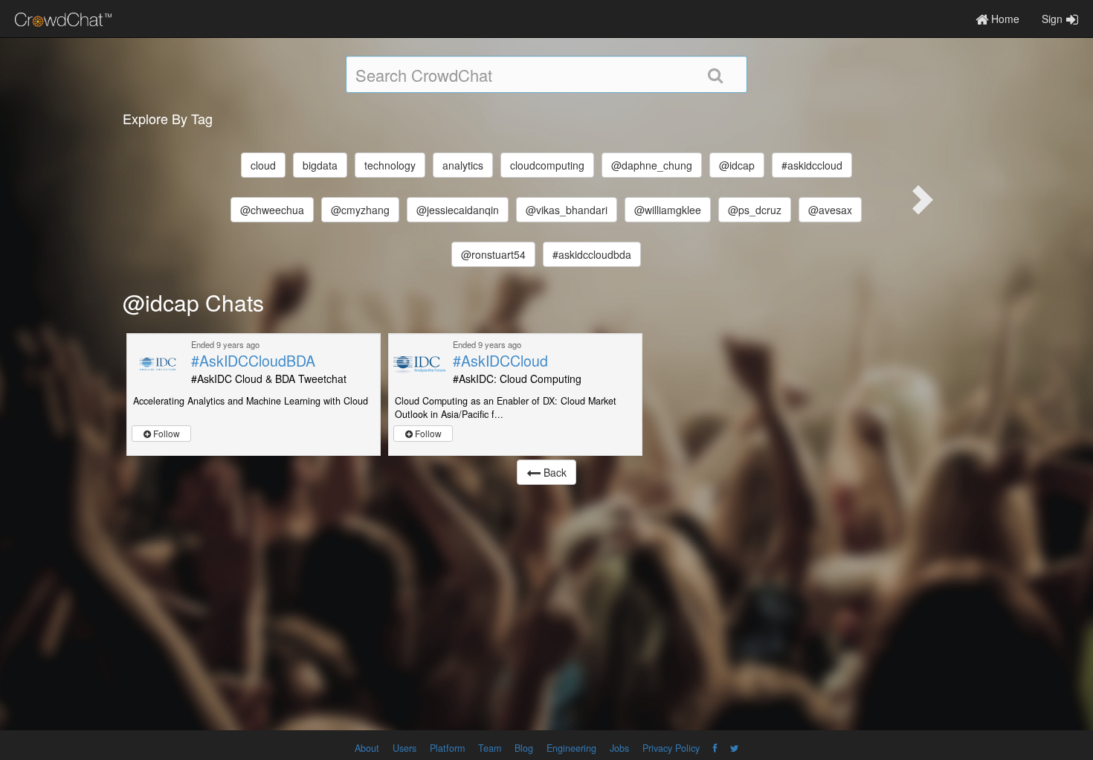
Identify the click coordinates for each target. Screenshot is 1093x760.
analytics (462, 165)
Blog (524, 748)
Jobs (619, 748)
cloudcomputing (547, 165)
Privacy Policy (671, 748)
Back (554, 472)
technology (390, 165)
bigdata (320, 165)
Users (404, 748)
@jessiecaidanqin (457, 209)
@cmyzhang (360, 209)
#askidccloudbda (591, 254)
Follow (165, 433)
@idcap (737, 165)
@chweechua (272, 209)
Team (489, 748)
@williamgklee (667, 209)
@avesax (830, 209)
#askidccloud (811, 165)
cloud (263, 165)
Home (1003, 18)
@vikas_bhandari (566, 209)
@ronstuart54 (493, 254)
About (367, 748)
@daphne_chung (651, 165)
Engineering (571, 748)
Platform (447, 748)
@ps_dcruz (754, 209)
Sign (1052, 18)
